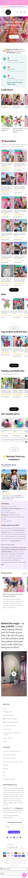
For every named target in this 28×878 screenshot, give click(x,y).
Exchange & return (7, 711)
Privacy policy (16, 860)
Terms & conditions (8, 738)
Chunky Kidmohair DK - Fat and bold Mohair (18, 130)
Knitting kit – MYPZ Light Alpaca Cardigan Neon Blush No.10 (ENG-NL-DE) (7, 211)
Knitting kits (16, 107)
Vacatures (5, 768)
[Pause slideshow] (26, 44)
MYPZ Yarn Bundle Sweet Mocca (6, 431)
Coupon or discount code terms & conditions (11, 733)
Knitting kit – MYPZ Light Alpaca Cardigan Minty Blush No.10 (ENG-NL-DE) (7, 257)
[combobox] (14, 868)
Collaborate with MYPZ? (9, 779)
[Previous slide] (10, 44)
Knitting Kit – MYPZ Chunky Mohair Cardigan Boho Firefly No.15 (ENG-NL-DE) (18, 350)
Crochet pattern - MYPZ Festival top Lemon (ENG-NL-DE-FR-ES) (6, 312)
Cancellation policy (15, 865)
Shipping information (8, 715)
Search (5, 708)
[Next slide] (17, 44)
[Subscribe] (21, 826)
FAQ (4, 772)
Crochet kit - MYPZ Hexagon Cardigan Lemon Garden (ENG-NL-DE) (7, 165)
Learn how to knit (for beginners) (11, 751)
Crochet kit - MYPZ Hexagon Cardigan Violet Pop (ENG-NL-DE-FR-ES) (20, 211)
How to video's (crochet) (9, 758)
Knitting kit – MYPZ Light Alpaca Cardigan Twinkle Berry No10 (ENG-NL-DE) (19, 280)
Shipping (5, 514)
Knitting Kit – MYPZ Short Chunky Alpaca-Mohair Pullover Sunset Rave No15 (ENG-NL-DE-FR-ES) (7, 188)
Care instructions (7, 729)
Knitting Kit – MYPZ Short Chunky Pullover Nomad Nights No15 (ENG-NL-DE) (19, 187)
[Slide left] (10, 113)
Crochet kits (4, 107)
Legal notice (13, 862)
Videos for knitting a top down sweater (13, 761)
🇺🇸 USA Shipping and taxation (10, 722)
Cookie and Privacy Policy (9, 725)
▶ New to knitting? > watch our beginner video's (15, 83)
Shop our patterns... (16, 540)
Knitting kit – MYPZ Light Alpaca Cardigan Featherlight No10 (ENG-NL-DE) (20, 165)
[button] (3, 12)
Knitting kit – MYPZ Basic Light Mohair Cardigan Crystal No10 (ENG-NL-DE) (6, 391)
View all (14, 289)
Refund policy (8, 860)
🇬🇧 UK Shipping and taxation (10, 718)
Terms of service (23, 860)
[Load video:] (14, 673)
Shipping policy (6, 862)
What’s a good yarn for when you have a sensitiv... (12, 595)
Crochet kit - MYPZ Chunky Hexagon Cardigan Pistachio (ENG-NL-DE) (7, 234)
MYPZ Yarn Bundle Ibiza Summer (18, 431)
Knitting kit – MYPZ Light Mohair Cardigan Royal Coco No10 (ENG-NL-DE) (20, 257)
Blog (4, 775)
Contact (5, 741)
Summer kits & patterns (5, 129)
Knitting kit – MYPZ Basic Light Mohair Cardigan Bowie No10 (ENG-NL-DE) (18, 391)
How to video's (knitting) (9, 754)
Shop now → (14, 35)
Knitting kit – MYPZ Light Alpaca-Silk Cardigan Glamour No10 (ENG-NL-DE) (7, 280)
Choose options (7, 439)
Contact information (22, 862)
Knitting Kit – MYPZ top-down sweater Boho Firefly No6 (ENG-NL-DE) (7, 349)
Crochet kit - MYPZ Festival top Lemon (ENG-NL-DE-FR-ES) (18, 312)
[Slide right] (17, 113)
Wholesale (5, 765)
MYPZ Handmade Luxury (13, 858)
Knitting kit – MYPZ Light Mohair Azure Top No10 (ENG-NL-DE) (20, 234)
